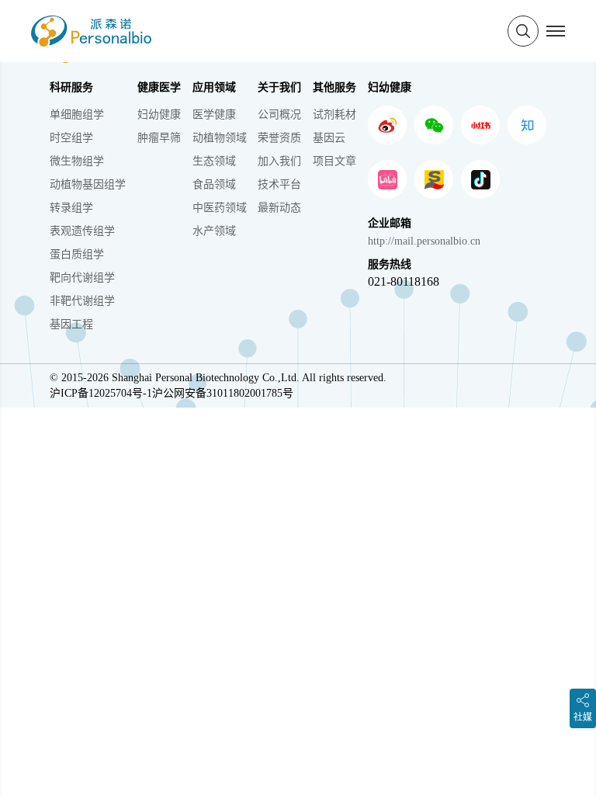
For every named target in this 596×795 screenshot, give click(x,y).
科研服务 (71, 87)
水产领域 (214, 231)
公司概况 (279, 114)
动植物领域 (219, 138)
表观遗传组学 (82, 231)
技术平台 (279, 184)
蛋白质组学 (77, 254)
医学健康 (214, 114)
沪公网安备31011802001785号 (222, 393)
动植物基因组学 (88, 184)
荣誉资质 (279, 138)
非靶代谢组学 (82, 301)
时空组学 (71, 138)
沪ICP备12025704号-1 (101, 393)
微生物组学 (77, 161)
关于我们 (279, 87)
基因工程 (71, 324)
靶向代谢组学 (82, 277)
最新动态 (279, 208)
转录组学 (71, 208)
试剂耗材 (334, 114)
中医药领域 (219, 208)
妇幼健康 (159, 114)
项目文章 (334, 161)
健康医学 (159, 87)
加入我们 (279, 161)
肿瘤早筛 (159, 138)
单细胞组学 (77, 114)
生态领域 (214, 161)
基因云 (329, 138)
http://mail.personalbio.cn (424, 241)
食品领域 (214, 184)
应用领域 (214, 87)
